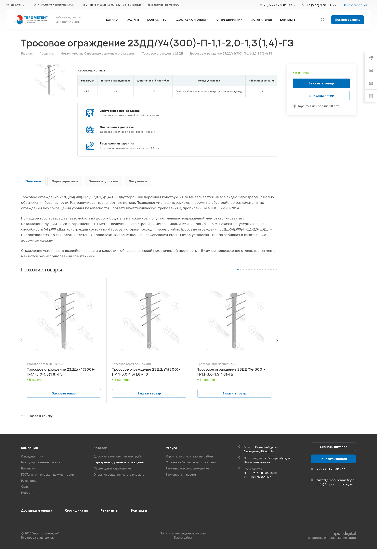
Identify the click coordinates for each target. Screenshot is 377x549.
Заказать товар (321, 83)
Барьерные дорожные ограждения (119, 462)
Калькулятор (323, 95)
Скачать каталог (333, 447)
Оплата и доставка (103, 181)
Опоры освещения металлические (119, 474)
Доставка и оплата (36, 510)
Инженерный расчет (181, 474)
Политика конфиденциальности (183, 533)
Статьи (26, 486)
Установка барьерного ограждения (191, 462)
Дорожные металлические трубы (118, 456)
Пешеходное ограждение (112, 468)
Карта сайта (183, 537)
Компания (29, 448)
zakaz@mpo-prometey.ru (163, 4)
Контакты (139, 510)
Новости (27, 492)
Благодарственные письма (40, 462)
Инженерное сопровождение (187, 468)
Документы (138, 181)
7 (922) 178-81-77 (278, 5)
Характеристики (65, 181)
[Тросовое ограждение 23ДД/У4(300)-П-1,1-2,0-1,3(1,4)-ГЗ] (49, 79)
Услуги (171, 448)
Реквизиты (29, 480)
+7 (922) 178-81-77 (321, 5)
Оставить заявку (347, 19)
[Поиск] (322, 20)
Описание (33, 181)
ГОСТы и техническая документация (47, 474)
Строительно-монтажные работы (190, 456)
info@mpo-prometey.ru (335, 484)
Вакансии (28, 468)
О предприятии (32, 456)
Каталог (100, 448)
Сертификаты (76, 510)
